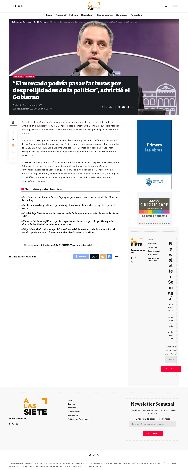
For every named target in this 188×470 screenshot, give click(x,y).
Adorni (38, 245)
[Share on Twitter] (119, 107)
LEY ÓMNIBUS (61, 245)
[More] (132, 107)
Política (30, 76)
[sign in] (11, 6)
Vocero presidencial (81, 245)
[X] (19, 6)
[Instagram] (22, 6)
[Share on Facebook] (115, 107)
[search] (161, 6)
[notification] (157, 6)
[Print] (128, 107)
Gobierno (48, 245)
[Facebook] (15, 6)
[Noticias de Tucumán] (94, 6)
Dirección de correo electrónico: (171, 350)
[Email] (123, 107)
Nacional (18, 76)
